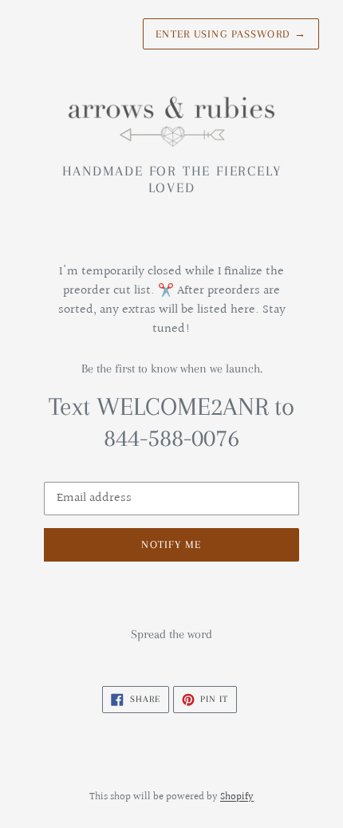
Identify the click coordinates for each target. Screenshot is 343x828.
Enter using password (231, 34)
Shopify (237, 797)
